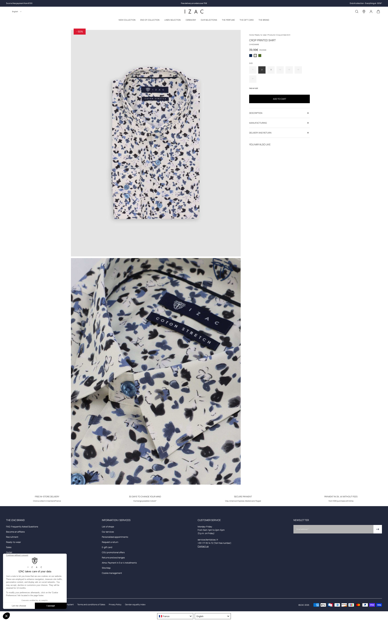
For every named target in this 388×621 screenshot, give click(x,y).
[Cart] (378, 11)
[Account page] (371, 11)
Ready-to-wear (261, 35)
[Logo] (194, 12)
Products (271, 35)
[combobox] (175, 616)
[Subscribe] (377, 529)
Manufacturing (258, 122)
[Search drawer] (356, 11)
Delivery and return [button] (260, 132)
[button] (127, 20)
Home (251, 35)
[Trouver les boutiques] (363, 11)
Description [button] (255, 113)
